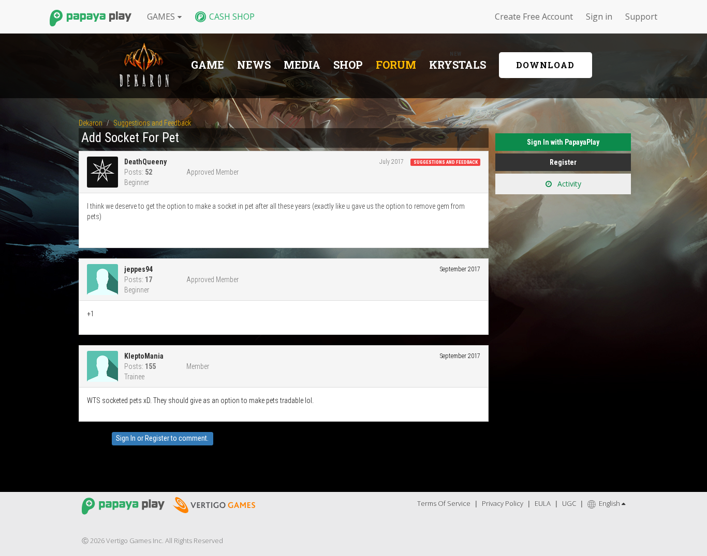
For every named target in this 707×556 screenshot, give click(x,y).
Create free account (534, 16)
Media (302, 64)
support (641, 16)
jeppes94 (138, 269)
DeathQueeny (145, 162)
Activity (568, 184)
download (545, 64)
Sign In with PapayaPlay (563, 142)
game (207, 64)
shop (348, 64)
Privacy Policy (502, 503)
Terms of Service (443, 503)
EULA (543, 503)
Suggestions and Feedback (446, 162)
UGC (569, 503)
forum (396, 64)
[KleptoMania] (105, 366)
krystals (457, 64)
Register (157, 438)
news (254, 64)
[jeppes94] (105, 279)
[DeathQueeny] (105, 172)
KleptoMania (144, 356)
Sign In (126, 438)
